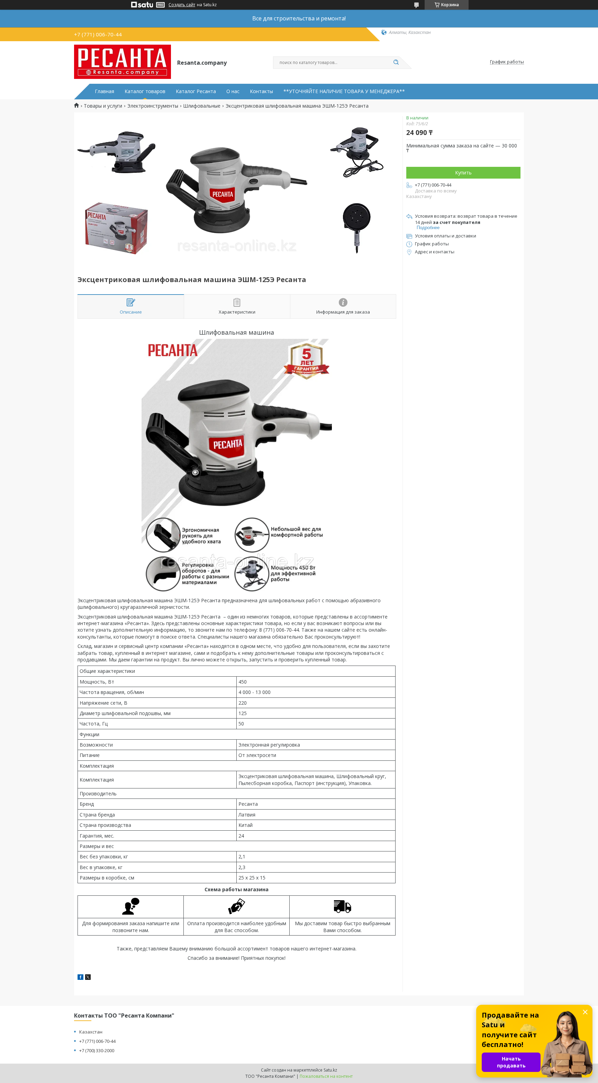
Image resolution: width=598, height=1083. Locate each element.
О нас (232, 91)
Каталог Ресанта (196, 91)
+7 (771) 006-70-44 (97, 1041)
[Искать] (396, 62)
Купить (463, 172)
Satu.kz (330, 1070)
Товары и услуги (103, 106)
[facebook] (80, 978)
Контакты (261, 91)
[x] (88, 978)
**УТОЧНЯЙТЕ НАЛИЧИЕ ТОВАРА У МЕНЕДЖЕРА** (344, 91)
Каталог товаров (145, 91)
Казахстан (90, 1032)
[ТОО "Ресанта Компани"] (122, 62)
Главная (104, 91)
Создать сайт (182, 4)
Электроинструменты (152, 106)
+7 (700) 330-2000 (96, 1050)
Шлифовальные (201, 106)
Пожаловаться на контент (326, 1076)
